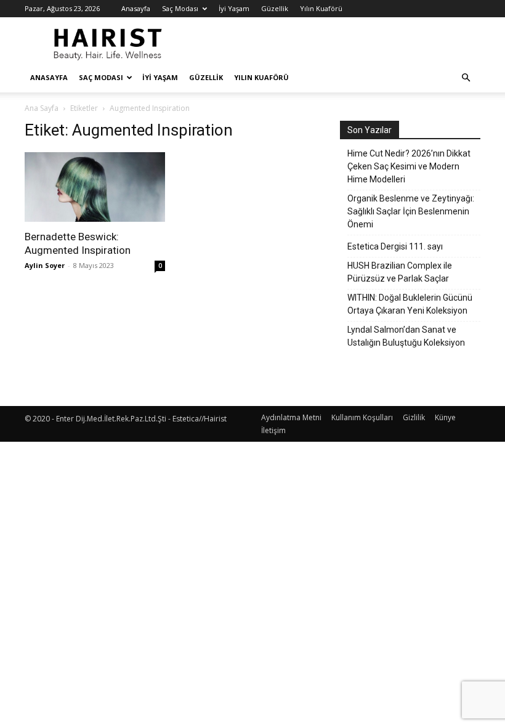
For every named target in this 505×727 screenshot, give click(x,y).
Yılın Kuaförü (321, 8)
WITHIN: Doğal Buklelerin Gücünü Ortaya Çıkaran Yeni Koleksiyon (409, 304)
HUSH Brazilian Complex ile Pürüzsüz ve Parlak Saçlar (399, 272)
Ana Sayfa (42, 108)
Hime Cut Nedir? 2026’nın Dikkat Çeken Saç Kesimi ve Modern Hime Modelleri (409, 166)
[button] (465, 78)
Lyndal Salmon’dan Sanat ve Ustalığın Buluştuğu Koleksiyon (406, 336)
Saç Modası (180, 8)
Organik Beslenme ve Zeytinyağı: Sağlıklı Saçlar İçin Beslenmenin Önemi (410, 211)
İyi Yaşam (234, 8)
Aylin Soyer (45, 265)
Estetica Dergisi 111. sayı (395, 246)
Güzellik (274, 8)
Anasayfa (135, 8)
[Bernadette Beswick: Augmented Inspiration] (95, 187)
